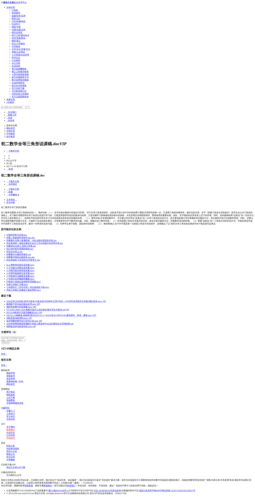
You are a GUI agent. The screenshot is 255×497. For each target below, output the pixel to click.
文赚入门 (10, 411)
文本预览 (11, 200)
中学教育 (16, 46)
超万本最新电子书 (20, 77)
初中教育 (10, 136)
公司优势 (10, 435)
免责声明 (10, 378)
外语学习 (16, 24)
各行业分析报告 (19, 85)
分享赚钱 (10, 460)
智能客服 (28, 486)
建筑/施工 (16, 41)
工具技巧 (10, 413)
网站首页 (10, 128)
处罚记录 (10, 457)
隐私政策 (10, 395)
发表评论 (5, 343)
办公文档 (16, 63)
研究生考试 (17, 32)
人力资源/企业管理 (20, 55)
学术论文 (16, 58)
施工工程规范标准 (20, 71)
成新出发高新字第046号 (150, 490)
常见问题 (10, 202)
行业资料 (16, 60)
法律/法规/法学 (19, 30)
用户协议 (10, 392)
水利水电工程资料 (20, 94)
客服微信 (48, 486)
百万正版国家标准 (20, 97)
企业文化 (10, 432)
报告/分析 (16, 27)
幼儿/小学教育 (18, 44)
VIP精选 (10, 102)
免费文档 (10, 99)
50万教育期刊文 (19, 91)
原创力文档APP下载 (15, 467)
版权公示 (10, 454)
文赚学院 (5, 408)
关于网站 (10, 427)
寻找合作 (10, 438)
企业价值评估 (18, 83)
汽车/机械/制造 (19, 21)
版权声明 (10, 373)
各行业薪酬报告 (19, 69)
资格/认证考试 (18, 52)
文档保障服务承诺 (14, 403)
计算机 (15, 10)
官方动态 (10, 416)
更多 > (4, 354)
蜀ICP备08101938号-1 (58, 490)
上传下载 (10, 397)
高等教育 (16, 13)
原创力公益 (11, 451)
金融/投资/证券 (19, 16)
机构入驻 (10, 446)
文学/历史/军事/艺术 (21, 49)
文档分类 (10, 7)
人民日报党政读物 (20, 74)
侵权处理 (10, 376)
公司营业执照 (114, 490)
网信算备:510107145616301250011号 (178, 490)
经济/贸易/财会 (19, 38)
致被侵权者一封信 (14, 381)
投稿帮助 (10, 400)
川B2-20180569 (101, 490)
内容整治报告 (12, 448)
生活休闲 (16, 66)
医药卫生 (16, 18)
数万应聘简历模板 (20, 80)
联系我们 (10, 430)
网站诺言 (10, 384)
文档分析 (10, 419)
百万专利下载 (18, 88)
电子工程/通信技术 (20, 35)
